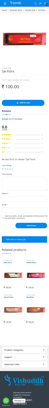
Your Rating (6, 165)
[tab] (6, 112)
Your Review (7, 174)
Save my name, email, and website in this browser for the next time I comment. (26, 217)
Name (5, 193)
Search (35, 3)
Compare (25, 80)
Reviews (6, 111)
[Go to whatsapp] (6, 401)
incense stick (30, 10)
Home (4, 10)
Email (5, 205)
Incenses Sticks (16, 10)
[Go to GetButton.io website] (6, 405)
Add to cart (25, 102)
